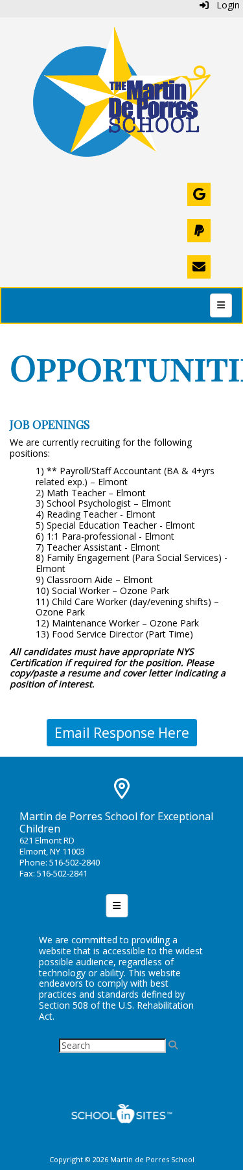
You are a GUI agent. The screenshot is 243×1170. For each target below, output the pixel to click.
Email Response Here (121, 733)
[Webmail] (199, 194)
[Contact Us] (199, 267)
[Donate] (199, 230)
